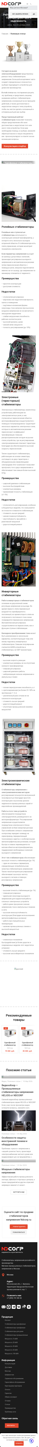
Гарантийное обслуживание (15, 1382)
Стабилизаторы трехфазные (15, 1328)
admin (9, 25)
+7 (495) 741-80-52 (14, 1298)
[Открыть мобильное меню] (35, 4)
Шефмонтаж (9, 1375)
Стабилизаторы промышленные (16, 1335)
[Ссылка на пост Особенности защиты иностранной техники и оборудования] (19, 1120)
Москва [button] (10, 1275)
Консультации (10, 1364)
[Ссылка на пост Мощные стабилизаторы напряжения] (19, 1160)
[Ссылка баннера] (19, 162)
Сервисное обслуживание (14, 1378)
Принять (19, 1443)
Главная (5, 34)
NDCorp (10, 1048)
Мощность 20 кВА (11, 1342)
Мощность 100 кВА (12, 1353)
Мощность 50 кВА (11, 1350)
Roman (6, 1075)
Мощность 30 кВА (11, 1346)
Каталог (8, 1320)
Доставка (8, 1367)
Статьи (7, 1404)
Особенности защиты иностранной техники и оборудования (14, 1141)
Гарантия (8, 1393)
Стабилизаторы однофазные (15, 1324)
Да (34, 14)
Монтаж (8, 1371)
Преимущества (10, 1408)
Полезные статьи (18, 34)
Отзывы (8, 1401)
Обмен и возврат (11, 1397)
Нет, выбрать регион (20, 14)
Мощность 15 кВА (11, 1339)
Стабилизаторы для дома (14, 1331)
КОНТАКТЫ (11, 1425)
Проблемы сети (10, 1412)
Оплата (7, 1389)
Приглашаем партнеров (13, 1386)
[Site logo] (11, 4)
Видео (4, 1081)
